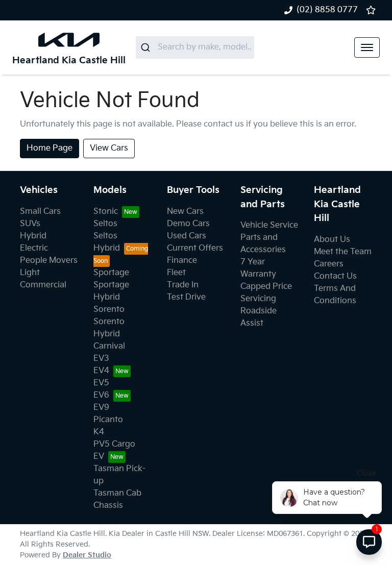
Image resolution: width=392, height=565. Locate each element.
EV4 (101, 371)
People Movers (49, 260)
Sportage (111, 273)
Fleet (176, 273)
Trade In (183, 285)
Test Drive (186, 297)
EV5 (101, 383)
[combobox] (195, 47)
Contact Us (335, 276)
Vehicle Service (269, 225)
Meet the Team (343, 252)
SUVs (30, 224)
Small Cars (40, 211)
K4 (98, 432)
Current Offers (195, 248)
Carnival (109, 346)
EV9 (101, 407)
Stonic (105, 211)
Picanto (108, 420)
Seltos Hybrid (106, 242)
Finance (182, 260)
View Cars (109, 148)
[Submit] (147, 47)
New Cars (185, 211)
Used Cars (186, 236)
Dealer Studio (87, 555)
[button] (367, 47)
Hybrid (33, 236)
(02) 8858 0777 (327, 10)
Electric (34, 248)
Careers (329, 264)
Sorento (109, 309)
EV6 (101, 395)
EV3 (101, 358)
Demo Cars (188, 224)
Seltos (105, 224)
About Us (332, 239)
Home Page (49, 148)
